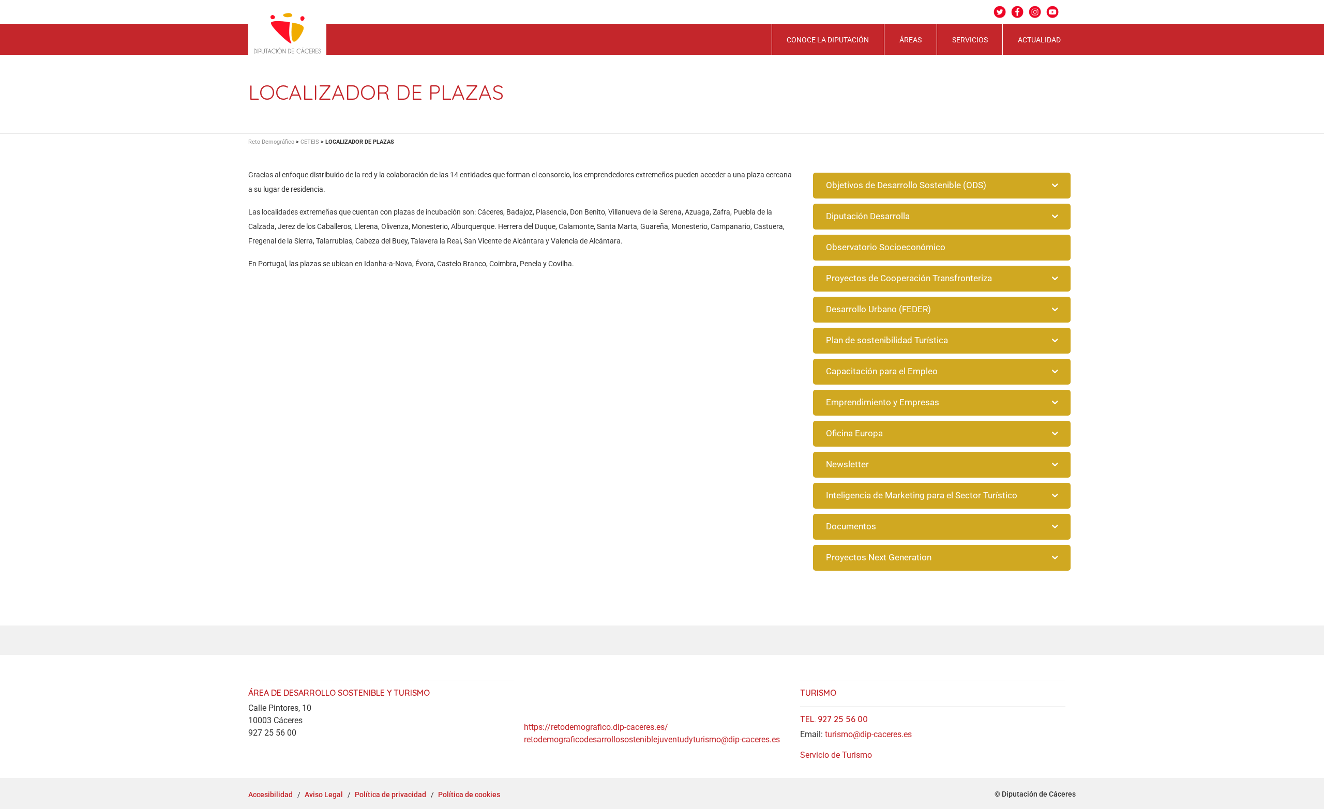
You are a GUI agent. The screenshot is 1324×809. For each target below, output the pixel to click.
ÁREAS (910, 40)
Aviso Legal (324, 794)
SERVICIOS (970, 40)
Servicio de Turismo (836, 755)
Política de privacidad (390, 794)
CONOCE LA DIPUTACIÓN (828, 40)
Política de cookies (469, 794)
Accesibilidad (270, 794)
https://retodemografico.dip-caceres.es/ (596, 727)
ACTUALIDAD (1039, 40)
